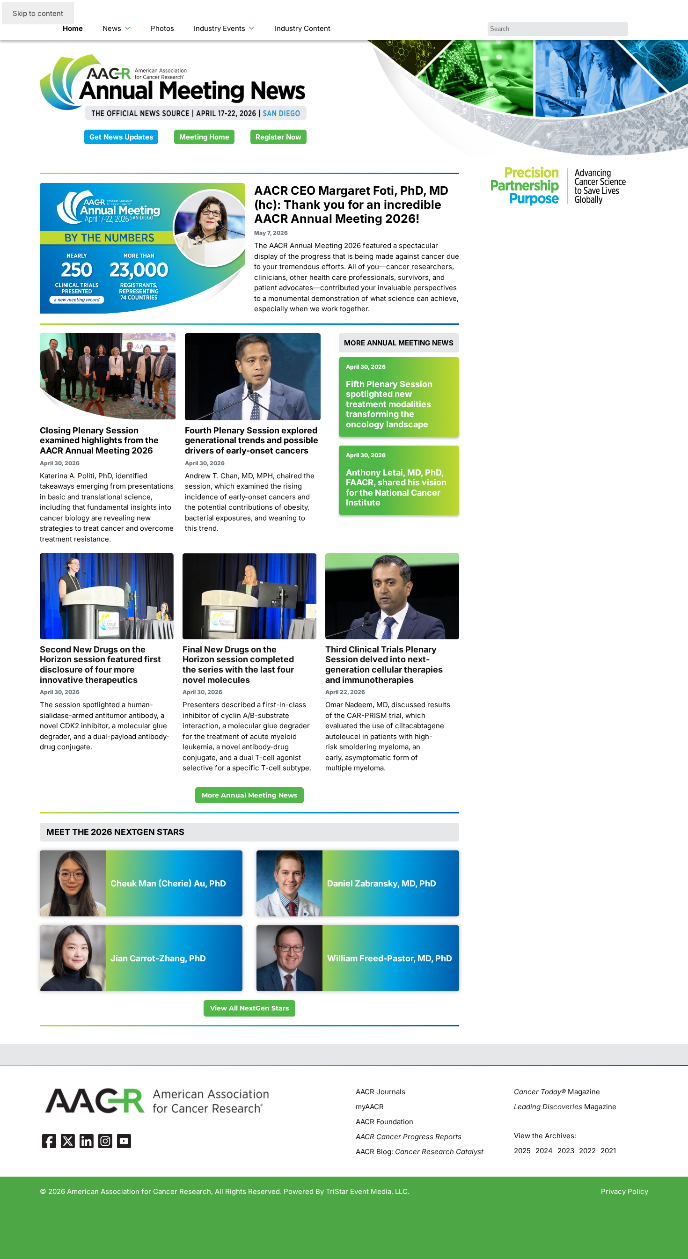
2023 (565, 1150)
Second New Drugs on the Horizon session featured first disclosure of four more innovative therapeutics (100, 664)
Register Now (278, 136)
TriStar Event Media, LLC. (368, 1191)
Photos (162, 28)
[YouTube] (124, 1141)
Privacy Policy (624, 1191)
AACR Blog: (419, 1151)
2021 (608, 1150)
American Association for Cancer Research (139, 1191)
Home (73, 28)
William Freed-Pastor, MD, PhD (389, 958)
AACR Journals (380, 1091)
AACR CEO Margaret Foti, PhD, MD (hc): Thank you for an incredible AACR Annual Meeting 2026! (351, 204)
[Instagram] (105, 1141)
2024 (544, 1150)
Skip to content (38, 13)
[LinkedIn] (86, 1141)
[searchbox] (558, 29)
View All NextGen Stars (249, 1008)
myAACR (370, 1106)
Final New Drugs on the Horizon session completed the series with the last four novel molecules (238, 664)
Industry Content (302, 28)
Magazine (557, 1091)
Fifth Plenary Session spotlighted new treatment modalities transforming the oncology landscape (389, 404)
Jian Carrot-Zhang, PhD (158, 958)
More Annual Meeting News (249, 795)
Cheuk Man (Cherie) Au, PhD (168, 883)
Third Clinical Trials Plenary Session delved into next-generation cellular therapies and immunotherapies (384, 664)
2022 (587, 1150)
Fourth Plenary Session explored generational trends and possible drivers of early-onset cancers (251, 440)
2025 (522, 1150)
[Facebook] (49, 1141)
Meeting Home (204, 136)
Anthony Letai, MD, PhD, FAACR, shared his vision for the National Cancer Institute (396, 488)
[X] (68, 1141)
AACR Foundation (384, 1121)
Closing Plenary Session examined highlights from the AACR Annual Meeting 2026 (99, 440)
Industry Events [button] (219, 28)
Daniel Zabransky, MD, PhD (381, 883)
